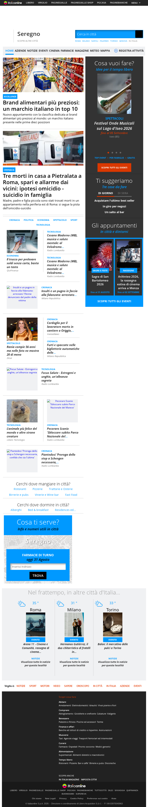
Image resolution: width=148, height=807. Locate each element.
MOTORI (44, 686)
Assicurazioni (105, 730)
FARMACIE (67, 50)
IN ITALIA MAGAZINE (69, 779)
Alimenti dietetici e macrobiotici (88, 754)
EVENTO (35, 639)
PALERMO (104, 41)
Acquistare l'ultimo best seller (114, 200)
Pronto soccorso (86, 746)
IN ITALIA (133, 41)
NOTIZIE (32, 50)
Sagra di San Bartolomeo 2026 (100, 280)
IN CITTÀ (97, 686)
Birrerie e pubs (19, 495)
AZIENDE (20, 50)
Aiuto (113, 798)
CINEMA (54, 50)
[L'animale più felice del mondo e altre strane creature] (22, 410)
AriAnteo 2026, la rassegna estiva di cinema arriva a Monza (128, 282)
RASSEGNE (128, 270)
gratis (131, 157)
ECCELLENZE (10, 96)
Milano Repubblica (50, 298)
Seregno (28, 34)
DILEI (110, 790)
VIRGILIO (42, 3)
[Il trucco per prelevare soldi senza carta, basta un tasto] (22, 241)
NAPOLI (94, 41)
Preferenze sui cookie (97, 798)
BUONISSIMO (68, 794)
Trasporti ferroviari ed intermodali (96, 738)
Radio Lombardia (55, 250)
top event (100, 157)
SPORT (74, 220)
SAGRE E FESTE (100, 270)
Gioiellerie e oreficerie (85, 713)
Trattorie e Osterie (61, 489)
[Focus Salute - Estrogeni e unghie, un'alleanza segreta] (22, 370)
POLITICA (29, 220)
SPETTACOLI (99, 118)
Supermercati (65, 754)
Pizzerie (38, 489)
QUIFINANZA (132, 790)
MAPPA (105, 50)
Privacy (63, 798)
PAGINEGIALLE (59, 3)
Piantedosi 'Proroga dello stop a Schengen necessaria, (58, 458)
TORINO (114, 41)
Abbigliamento (66, 713)
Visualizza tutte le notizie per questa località (35, 663)
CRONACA (9, 169)
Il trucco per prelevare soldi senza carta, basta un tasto (23, 263)
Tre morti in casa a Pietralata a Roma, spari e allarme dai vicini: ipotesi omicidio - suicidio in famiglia (42, 185)
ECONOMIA (43, 220)
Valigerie (111, 713)
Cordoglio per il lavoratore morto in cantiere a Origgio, (60, 326)
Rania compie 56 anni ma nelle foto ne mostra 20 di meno (23, 350)
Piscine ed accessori (86, 721)
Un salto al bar (114, 212)
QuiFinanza (12, 270)
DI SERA (123, 193)
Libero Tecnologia (15, 439)
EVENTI (43, 50)
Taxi (61, 738)
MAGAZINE (82, 50)
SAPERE (68, 686)
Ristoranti (20, 489)
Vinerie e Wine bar (47, 495)
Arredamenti (65, 705)
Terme (100, 721)
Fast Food (71, 495)
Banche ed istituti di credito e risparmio (78, 730)
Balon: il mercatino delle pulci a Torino (113, 646)
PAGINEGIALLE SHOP (82, 3)
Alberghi (16, 510)
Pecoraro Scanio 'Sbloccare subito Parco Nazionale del (62, 432)
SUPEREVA (81, 794)
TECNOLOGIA (43, 224)
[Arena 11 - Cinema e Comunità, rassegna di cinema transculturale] (35, 624)
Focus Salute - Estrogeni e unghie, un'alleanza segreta (58, 376)
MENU (134, 3)
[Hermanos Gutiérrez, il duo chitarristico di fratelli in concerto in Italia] (74, 624)
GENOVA (123, 41)
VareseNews (53, 334)
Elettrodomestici (80, 705)
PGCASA (101, 3)
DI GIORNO (105, 193)
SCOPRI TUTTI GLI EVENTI (114, 167)
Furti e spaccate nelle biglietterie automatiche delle (63, 348)
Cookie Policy (76, 798)
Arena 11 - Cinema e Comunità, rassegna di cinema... (35, 648)
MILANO (86, 41)
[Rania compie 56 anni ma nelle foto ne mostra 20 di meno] (22, 328)
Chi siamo (36, 798)
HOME (9, 50)
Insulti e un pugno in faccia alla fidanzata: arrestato (59, 293)
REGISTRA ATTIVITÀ (131, 50)
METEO (94, 50)
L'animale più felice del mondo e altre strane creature (22, 432)
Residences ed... (65, 510)
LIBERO (30, 3)
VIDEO (56, 686)
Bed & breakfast (38, 510)
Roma (35, 609)
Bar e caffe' (83, 763)
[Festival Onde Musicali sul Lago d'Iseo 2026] (99, 93)
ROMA (78, 41)
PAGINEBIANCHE (119, 3)
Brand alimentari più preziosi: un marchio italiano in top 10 (41, 105)
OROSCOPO (83, 686)
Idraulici (93, 705)
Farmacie (63, 746)
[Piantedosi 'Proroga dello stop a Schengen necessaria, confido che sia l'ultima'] (22, 454)
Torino (112, 609)
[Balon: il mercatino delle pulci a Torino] (112, 624)
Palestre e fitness (67, 721)
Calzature (101, 713)
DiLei (9, 358)
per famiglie (116, 157)
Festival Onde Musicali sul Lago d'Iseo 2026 (99, 126)
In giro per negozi (114, 206)
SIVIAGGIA (120, 790)
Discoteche (110, 763)
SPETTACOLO (60, 220)
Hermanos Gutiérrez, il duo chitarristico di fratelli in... (74, 648)
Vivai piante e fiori (107, 705)
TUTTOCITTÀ (101, 790)
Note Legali (50, 798)
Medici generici (103, 746)
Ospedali (73, 746)
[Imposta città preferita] (7, 34)
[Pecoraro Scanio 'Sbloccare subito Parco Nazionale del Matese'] (62, 404)
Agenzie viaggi (71, 738)
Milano (74, 609)
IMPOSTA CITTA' (89, 779)
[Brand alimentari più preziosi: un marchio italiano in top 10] (43, 80)
